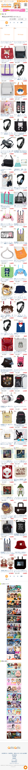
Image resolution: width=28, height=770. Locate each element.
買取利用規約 (14, 761)
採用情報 (14, 756)
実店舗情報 (14, 755)
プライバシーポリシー (14, 763)
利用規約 (14, 758)
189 (21, 22)
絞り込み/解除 (13, 19)
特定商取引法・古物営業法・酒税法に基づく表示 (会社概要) (14, 753)
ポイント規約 (14, 760)
